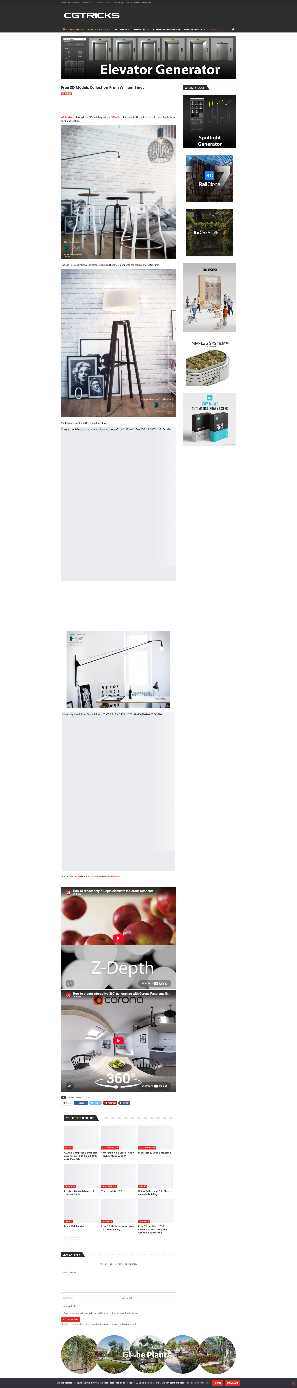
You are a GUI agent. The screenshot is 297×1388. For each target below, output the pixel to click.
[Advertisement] (118, 105)
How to (142, 1186)
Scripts (68, 1221)
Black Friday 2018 (147, 1148)
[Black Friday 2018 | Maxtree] (155, 1138)
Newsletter (147, 2)
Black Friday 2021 (110, 1148)
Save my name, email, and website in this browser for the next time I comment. (102, 1313)
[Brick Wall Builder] (81, 1211)
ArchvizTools (74, 29)
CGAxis (68, 1148)
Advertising (118, 2)
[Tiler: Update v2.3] (118, 1176)
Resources (121, 29)
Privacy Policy (74, 2)
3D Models (66, 94)
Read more (232, 1383)
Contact (128, 2)
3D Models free (74, 1097)
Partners (99, 2)
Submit (137, 2)
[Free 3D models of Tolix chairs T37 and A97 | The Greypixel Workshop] (155, 1211)
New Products (109, 1186)
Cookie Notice (88, 2)
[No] (293, 1383)
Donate (214, 29)
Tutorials (140, 29)
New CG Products (194, 29)
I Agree (217, 1383)
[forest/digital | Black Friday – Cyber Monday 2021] (118, 1138)
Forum (108, 2)
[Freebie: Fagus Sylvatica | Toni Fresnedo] (81, 1176)
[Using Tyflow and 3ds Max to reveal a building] (155, 1176)
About (63, 2)
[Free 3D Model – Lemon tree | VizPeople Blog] (118, 1211)
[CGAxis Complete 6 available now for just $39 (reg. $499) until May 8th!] (81, 1138)
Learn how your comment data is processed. (116, 1324)
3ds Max (88, 1097)
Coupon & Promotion (166, 29)
